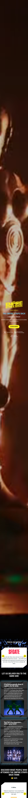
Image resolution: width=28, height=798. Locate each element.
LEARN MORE (14, 326)
